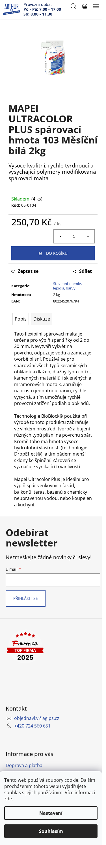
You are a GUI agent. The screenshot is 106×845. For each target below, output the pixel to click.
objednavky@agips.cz (36, 718)
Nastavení (50, 813)
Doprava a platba (24, 765)
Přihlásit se (25, 598)
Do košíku (57, 253)
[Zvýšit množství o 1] (87, 236)
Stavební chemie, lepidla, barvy (67, 286)
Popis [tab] (21, 319)
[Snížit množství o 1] (60, 236)
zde (8, 799)
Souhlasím (51, 831)
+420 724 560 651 (32, 726)
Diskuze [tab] (41, 319)
